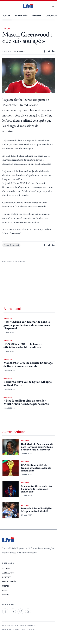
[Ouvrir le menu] (5, 6)
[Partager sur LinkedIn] (53, 51)
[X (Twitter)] (20, 611)
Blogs (5, 590)
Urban (5, 586)
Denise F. (21, 51)
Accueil (6, 15)
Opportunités (9, 581)
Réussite (37, 15)
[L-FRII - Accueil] (28, 6)
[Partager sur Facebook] (44, 51)
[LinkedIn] (13, 611)
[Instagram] (28, 611)
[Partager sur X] (49, 51)
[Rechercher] (52, 6)
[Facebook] (5, 611)
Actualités (21, 15)
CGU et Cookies (29, 630)
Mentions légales (10, 630)
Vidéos (5, 595)
